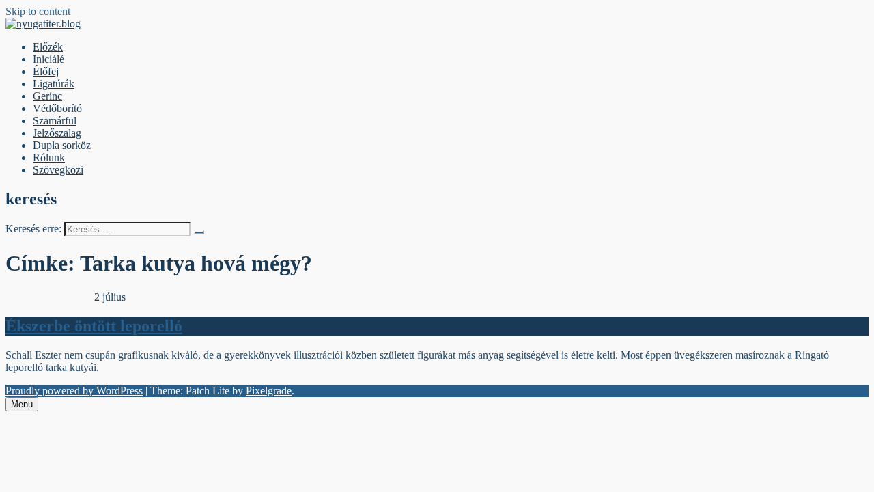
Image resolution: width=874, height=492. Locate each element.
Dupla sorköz (62, 145)
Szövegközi (58, 170)
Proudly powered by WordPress (74, 390)
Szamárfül (54, 120)
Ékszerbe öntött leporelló (93, 326)
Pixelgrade (269, 390)
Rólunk (49, 157)
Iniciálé (48, 59)
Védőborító (57, 108)
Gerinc (47, 96)
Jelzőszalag (57, 133)
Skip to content (37, 11)
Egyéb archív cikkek (49, 297)
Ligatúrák (53, 84)
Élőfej (46, 71)
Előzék (48, 47)
